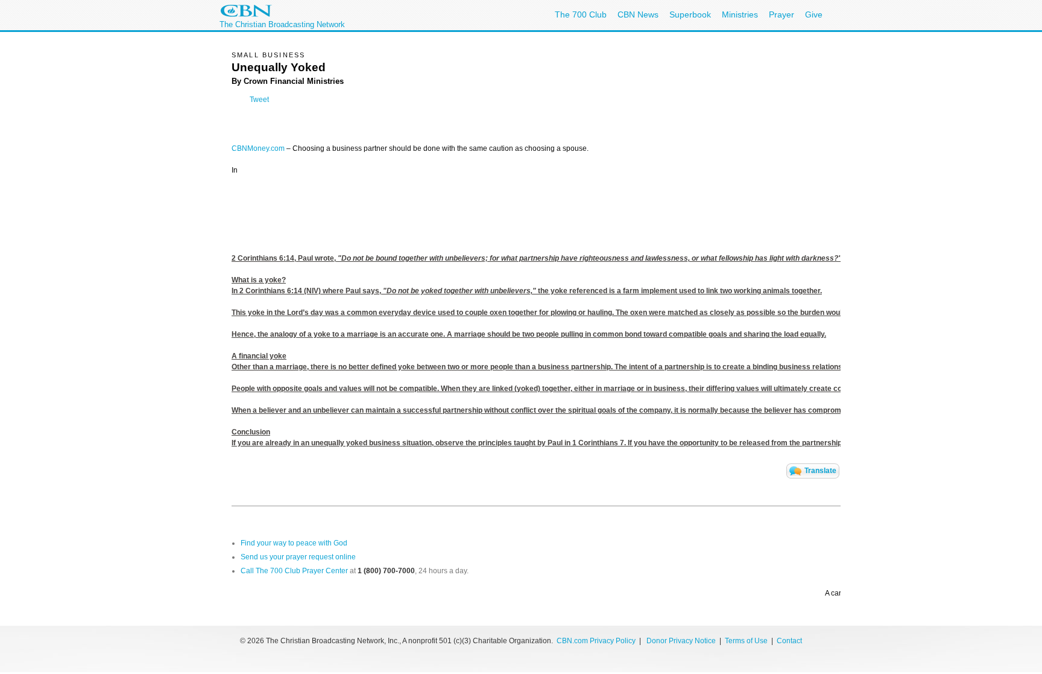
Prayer (781, 14)
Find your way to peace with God (294, 543)
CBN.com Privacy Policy (596, 641)
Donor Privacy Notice (681, 641)
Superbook (690, 14)
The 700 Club (581, 14)
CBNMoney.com (258, 148)
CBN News (637, 14)
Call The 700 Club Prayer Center (294, 571)
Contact (789, 641)
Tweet (259, 99)
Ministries (740, 14)
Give (814, 14)
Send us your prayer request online (298, 557)
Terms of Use (747, 641)
